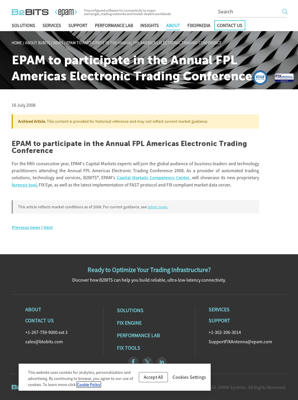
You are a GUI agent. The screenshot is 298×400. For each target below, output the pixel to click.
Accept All (153, 377)
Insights (149, 25)
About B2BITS (37, 42)
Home (17, 42)
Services (51, 25)
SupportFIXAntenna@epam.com (240, 341)
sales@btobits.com (44, 341)
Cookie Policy (88, 384)
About (173, 25)
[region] (115, 377)
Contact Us (229, 25)
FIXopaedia (198, 25)
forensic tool (24, 185)
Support (78, 25)
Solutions (23, 25)
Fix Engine (129, 322)
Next (48, 227)
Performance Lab (114, 25)
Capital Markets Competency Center (153, 178)
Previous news (26, 227)
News (58, 42)
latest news (157, 206)
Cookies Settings (189, 377)
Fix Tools (128, 347)
